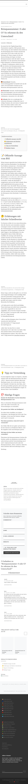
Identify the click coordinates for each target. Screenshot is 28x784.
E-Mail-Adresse (8, 536)
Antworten (8, 584)
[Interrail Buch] (14, 463)
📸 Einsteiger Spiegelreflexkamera (9, 729)
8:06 (11, 613)
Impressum (4, 743)
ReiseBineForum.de (8, 316)
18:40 (14, 592)
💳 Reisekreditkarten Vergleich (8, 724)
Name (5, 530)
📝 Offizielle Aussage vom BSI (12, 139)
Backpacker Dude (5, 21)
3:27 (12, 580)
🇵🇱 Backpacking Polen (6, 710)
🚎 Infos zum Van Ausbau (7, 737)
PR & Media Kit (5, 748)
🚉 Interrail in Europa (6, 725)
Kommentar (7, 520)
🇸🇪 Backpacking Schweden (7, 706)
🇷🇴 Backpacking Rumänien (8, 703)
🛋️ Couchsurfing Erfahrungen (8, 735)
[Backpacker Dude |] (9, 4)
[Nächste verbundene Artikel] (25, 633)
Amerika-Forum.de (19, 335)
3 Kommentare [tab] (14, 573)
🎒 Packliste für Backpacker (8, 722)
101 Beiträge (7, 500)
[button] (1, 65)
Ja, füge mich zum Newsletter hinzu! (10, 548)
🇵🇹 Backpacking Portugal (7, 705)
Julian (4, 39)
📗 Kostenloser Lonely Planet (8, 727)
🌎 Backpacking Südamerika (8, 716)
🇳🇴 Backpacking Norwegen (7, 708)
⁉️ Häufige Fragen (9, 148)
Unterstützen (5, 746)
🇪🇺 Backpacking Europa (7, 701)
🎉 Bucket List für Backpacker (8, 733)
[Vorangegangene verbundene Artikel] (22, 633)
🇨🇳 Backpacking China (7, 712)
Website (6, 541)
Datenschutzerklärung (7, 745)
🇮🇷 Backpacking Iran (6, 699)
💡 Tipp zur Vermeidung (11, 145)
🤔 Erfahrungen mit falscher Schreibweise (12, 142)
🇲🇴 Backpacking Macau (7, 714)
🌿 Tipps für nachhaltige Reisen (8, 731)
